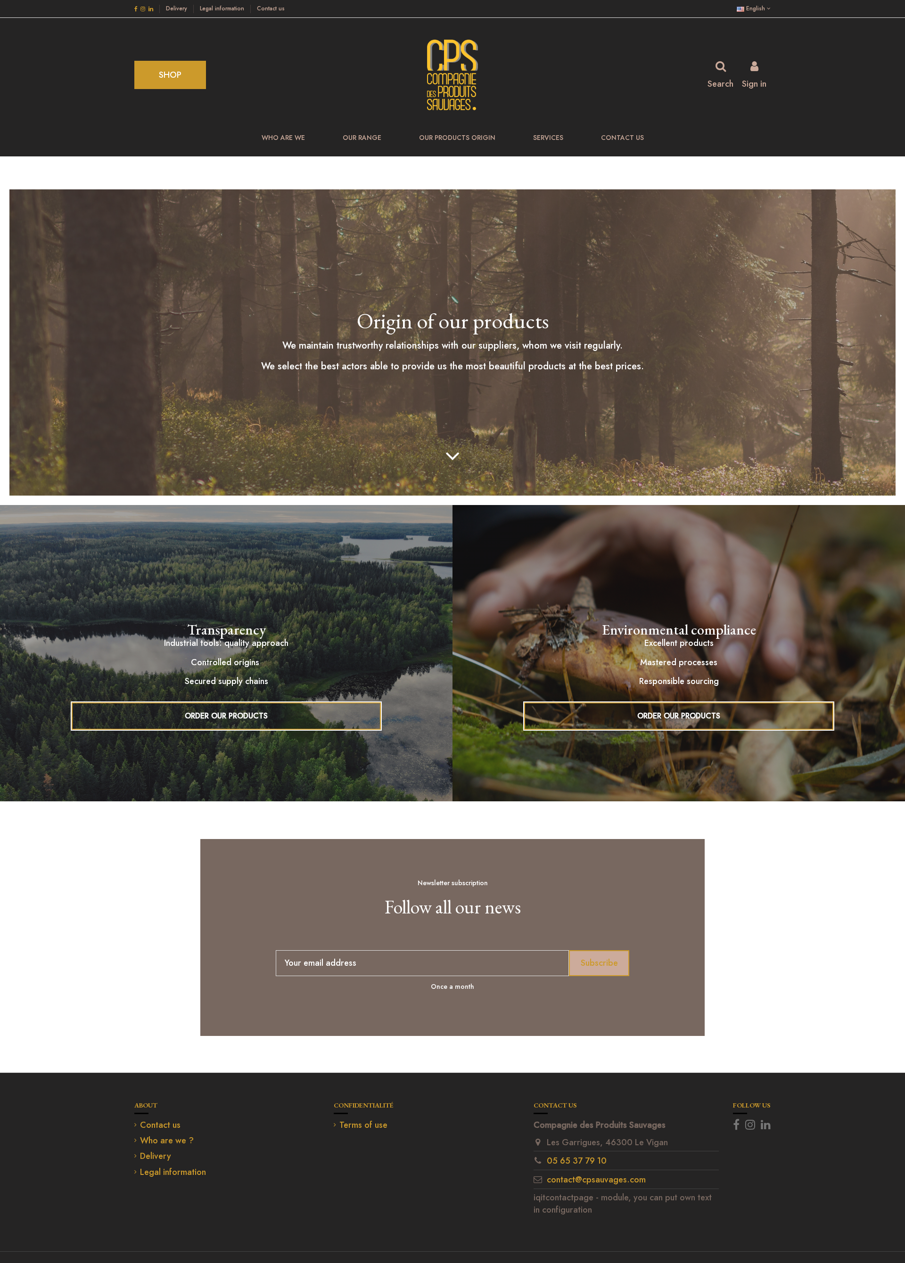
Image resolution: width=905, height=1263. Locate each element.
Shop (170, 75)
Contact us (271, 8)
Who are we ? (167, 1140)
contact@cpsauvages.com (596, 1179)
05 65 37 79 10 (577, 1161)
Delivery (177, 8)
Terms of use (363, 1125)
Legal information (223, 8)
